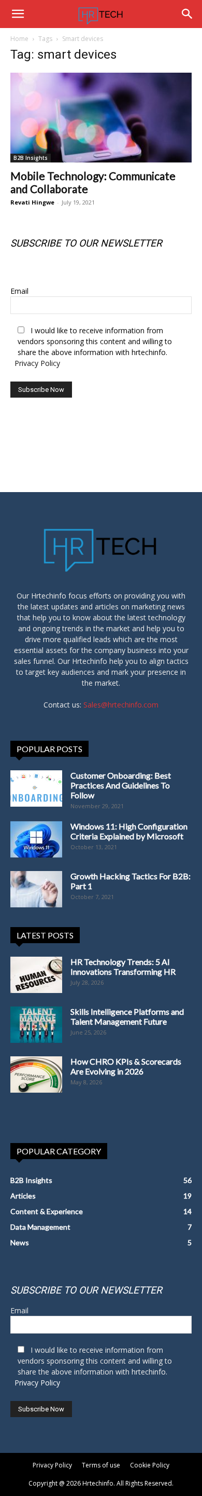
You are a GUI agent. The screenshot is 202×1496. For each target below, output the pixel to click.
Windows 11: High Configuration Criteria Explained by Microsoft (128, 831)
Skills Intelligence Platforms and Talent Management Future (127, 1016)
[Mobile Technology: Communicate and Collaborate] (101, 117)
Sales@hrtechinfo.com (120, 705)
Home (19, 38)
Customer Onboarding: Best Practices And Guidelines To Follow (120, 785)
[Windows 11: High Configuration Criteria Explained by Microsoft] (36, 839)
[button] (17, 14)
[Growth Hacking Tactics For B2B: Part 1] (36, 889)
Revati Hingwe (32, 202)
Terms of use (101, 1465)
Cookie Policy (149, 1465)
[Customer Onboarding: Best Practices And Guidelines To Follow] (36, 788)
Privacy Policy (37, 363)
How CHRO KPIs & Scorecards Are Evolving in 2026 (125, 1066)
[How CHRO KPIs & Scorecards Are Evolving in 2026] (36, 1074)
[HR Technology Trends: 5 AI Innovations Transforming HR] (36, 975)
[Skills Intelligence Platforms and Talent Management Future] (36, 1025)
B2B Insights (30, 157)
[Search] (187, 14)
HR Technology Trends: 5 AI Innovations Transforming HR (123, 966)
